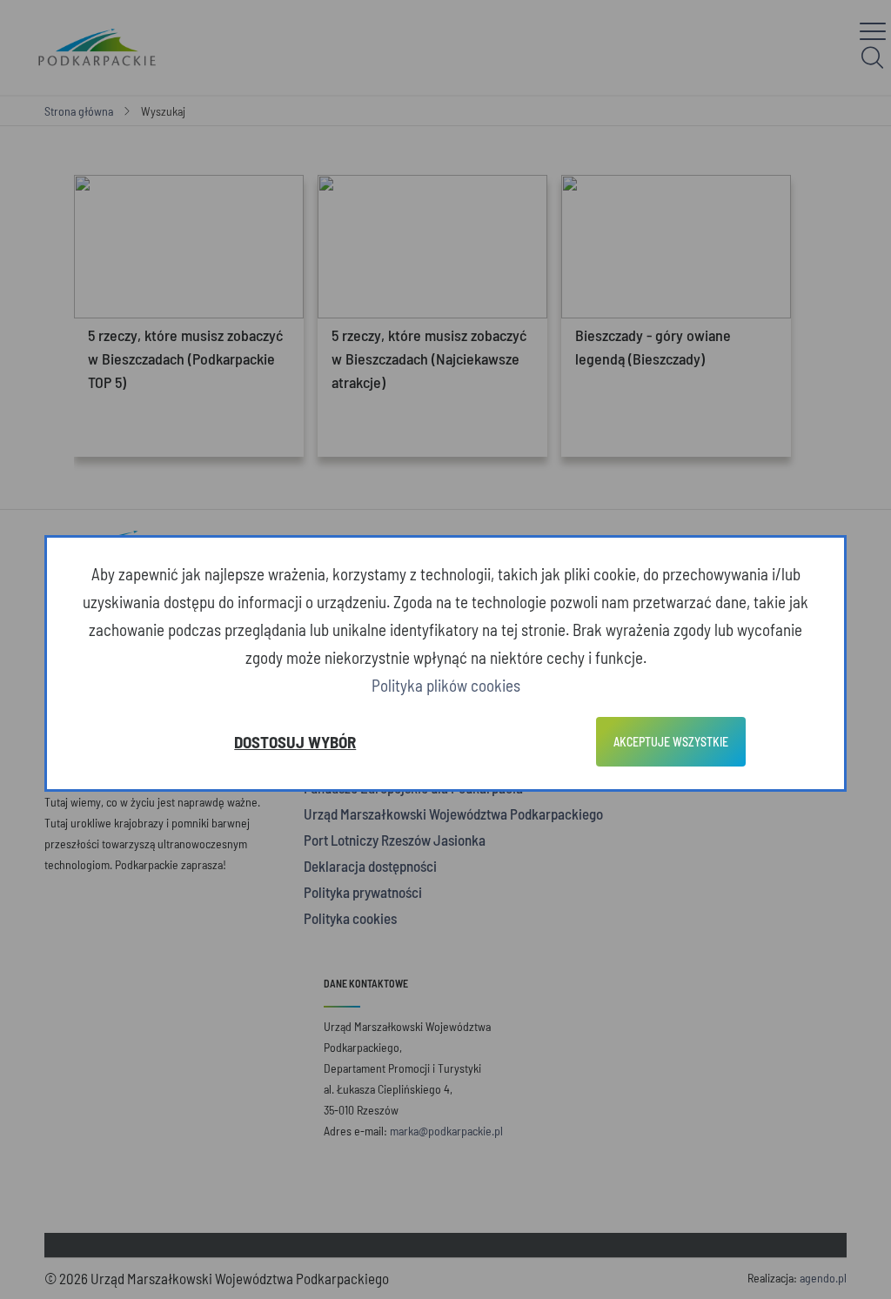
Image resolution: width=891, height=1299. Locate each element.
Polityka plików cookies (446, 685)
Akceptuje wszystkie (670, 741)
